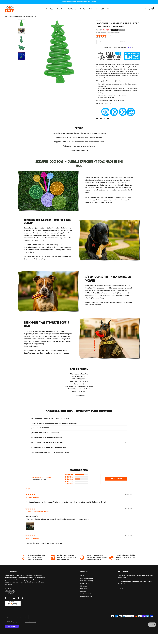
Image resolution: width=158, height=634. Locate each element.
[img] (30, 494)
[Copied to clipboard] (108, 118)
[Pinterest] (105, 118)
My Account (84, 586)
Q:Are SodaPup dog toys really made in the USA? (50, 418)
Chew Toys (49, 9)
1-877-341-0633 (10, 591)
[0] (152, 9)
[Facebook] (97, 118)
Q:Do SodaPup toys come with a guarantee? (48, 447)
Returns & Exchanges (87, 581)
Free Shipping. (100, 32)
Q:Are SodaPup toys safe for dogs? (45, 433)
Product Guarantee (86, 578)
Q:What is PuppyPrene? (40, 428)
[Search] (149, 9)
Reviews (83, 591)
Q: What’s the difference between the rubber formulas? (54, 423)
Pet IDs (82, 9)
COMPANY (84, 572)
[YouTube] (15, 598)
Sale (108, 9)
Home (6, 16)
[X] (101, 118)
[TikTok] (24, 598)
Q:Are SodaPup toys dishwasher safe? (46, 438)
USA (102, 9)
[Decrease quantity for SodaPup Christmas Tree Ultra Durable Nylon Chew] (97, 42)
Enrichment (93, 9)
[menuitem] (50, 9)
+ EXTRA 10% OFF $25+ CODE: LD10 (79, 2)
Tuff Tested (72, 9)
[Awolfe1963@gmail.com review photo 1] (30, 526)
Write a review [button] (116, 479)
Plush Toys (60, 9)
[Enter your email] (151, 589)
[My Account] (145, 9)
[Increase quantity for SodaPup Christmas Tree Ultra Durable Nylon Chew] (102, 42)
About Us (83, 575)
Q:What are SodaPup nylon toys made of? (47, 442)
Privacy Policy (84, 583)
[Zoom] (87, 23)
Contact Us (84, 589)
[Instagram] (11, 598)
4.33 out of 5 (46, 478)
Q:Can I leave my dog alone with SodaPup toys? (50, 452)
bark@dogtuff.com (86, 596)
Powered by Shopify (30, 622)
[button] (101, 36)
